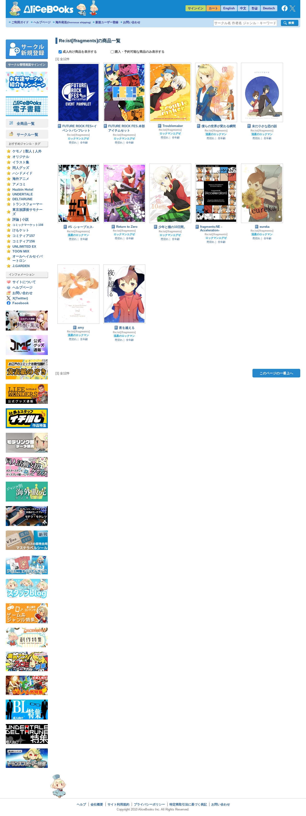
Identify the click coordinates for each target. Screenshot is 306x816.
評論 (15, 219)
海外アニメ (20, 179)
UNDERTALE (22, 194)
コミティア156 (23, 241)
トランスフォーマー (27, 204)
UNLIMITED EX (24, 246)
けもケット (20, 230)
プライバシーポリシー (149, 804)
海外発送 (73, 22)
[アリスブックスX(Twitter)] (292, 10)
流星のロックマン (216, 134)
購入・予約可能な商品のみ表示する (139, 51)
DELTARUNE (22, 199)
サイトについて (24, 282)
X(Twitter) (20, 298)
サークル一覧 (25, 134)
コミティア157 (23, 236)
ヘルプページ (42, 22)
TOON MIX (20, 251)
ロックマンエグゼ (78, 138)
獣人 (28, 151)
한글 (254, 8)
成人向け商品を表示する (80, 51)
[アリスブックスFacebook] (285, 10)
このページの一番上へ (276, 373)
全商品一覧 (24, 123)
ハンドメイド (22, 173)
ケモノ (17, 151)
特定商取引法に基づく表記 (188, 804)
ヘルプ (81, 804)
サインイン (195, 8)
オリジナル (20, 157)
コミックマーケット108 (27, 225)
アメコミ (19, 184)
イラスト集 (20, 162)
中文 (243, 8)
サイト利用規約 (118, 804)
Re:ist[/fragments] (78, 134)
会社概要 (97, 804)
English (229, 8)
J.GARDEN (21, 266)
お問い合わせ (131, 22)
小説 (25, 219)
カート (213, 8)
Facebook (20, 303)
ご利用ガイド (20, 22)
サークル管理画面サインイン (26, 64)
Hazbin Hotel (22, 189)
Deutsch (269, 8)
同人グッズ (20, 168)
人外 (38, 151)
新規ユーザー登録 (106, 22)
